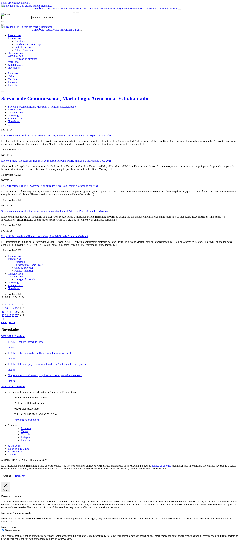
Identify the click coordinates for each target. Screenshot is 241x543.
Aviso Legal (14, 445)
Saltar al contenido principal (15, 2)
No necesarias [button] (8, 527)
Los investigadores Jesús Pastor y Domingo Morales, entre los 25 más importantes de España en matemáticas (57, 135)
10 (6, 308)
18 (9, 311)
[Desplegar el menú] (77, 12)
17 (6, 311)
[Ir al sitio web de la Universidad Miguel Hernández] (26, 5)
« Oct (4, 322)
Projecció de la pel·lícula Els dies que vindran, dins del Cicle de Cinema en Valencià (44, 236)
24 (6, 315)
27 (16, 315)
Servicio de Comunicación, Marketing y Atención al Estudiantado (74, 98)
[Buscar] (2, 21)
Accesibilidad (15, 451)
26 (13, 315)
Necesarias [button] (7, 513)
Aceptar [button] (7, 475)
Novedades (14, 67)
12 (13, 308)
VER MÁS (13, 336)
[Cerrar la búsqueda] (2, 24)
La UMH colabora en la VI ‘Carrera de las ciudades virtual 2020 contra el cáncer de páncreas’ (50, 185)
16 (3, 311)
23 (3, 315)
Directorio (19, 41)
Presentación (14, 35)
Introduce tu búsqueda (43, 17)
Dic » (12, 322)
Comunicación (15, 53)
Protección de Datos (18, 448)
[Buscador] (179, 9)
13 (16, 308)
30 (3, 319)
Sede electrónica (86, 8)
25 (9, 315)
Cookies (12, 454)
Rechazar (20, 475)
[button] (14, 38)
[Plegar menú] (80, 30)
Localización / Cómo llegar (28, 44)
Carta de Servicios (23, 47)
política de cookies (161, 465)
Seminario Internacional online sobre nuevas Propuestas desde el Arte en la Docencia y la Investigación (54, 211)
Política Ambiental (23, 50)
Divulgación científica (25, 58)
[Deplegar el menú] (9, 125)
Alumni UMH (15, 64)
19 (13, 311)
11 (9, 308)
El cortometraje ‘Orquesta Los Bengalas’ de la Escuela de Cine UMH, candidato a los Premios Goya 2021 (56, 160)
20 (16, 311)
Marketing (13, 61)
